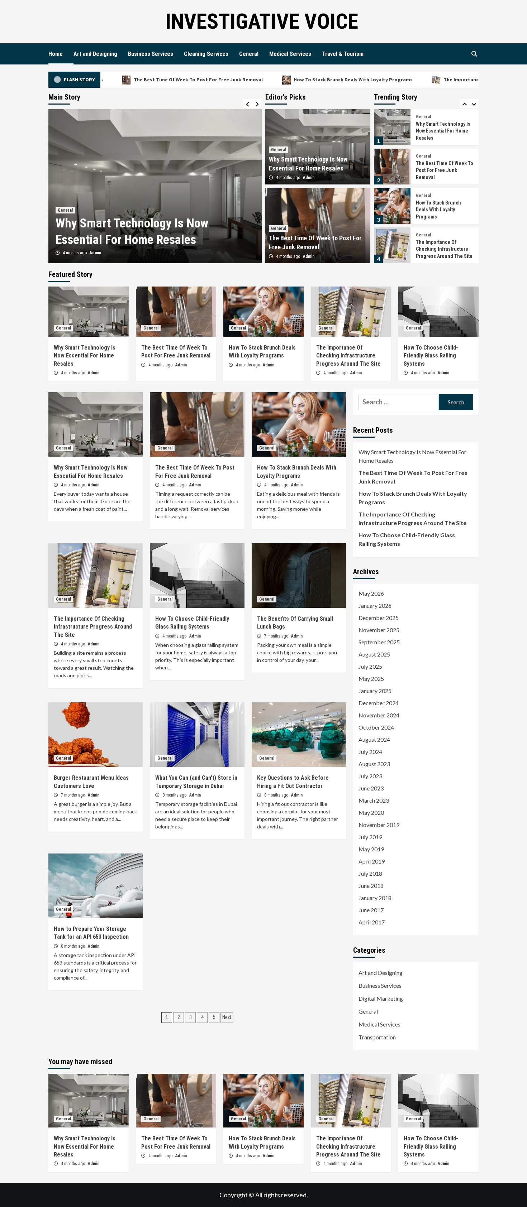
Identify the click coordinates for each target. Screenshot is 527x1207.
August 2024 (374, 739)
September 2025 (379, 642)
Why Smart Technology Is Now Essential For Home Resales (443, 129)
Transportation (377, 1037)
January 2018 (375, 897)
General (248, 54)
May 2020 (371, 812)
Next (226, 1017)
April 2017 (372, 922)
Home (55, 54)
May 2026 (371, 593)
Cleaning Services (206, 54)
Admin (95, 252)
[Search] (474, 54)
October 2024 (376, 727)
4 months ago (75, 252)
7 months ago (276, 636)
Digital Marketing (381, 998)
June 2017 (371, 910)
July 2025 (370, 666)
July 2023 (370, 776)
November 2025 (379, 629)
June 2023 (371, 788)
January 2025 (375, 690)
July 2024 (370, 751)
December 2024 (379, 702)
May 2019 (371, 849)
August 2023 (374, 763)
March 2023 (374, 800)
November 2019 (379, 824)
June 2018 (371, 885)
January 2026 (375, 605)
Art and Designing (95, 54)
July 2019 (370, 836)
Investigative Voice (261, 21)
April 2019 (372, 861)
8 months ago (174, 795)
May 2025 (371, 678)
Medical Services (290, 54)
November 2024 (379, 715)
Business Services (150, 54)
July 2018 (370, 873)
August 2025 (374, 654)
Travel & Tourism (343, 54)
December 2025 (379, 617)
